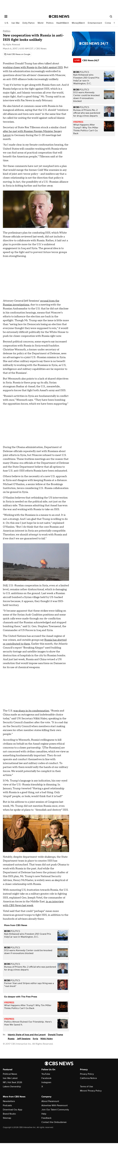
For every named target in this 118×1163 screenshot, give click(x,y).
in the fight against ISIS (49, 67)
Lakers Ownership (12, 1086)
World (40, 23)
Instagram (46, 1082)
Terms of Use (86, 1086)
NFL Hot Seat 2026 (12, 1082)
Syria (35, 1038)
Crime (108, 23)
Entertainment (95, 23)
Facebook (46, 1078)
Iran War (16, 23)
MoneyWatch (78, 23)
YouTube (45, 1074)
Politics (49, 23)
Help (43, 1114)
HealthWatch (62, 23)
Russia (11, 1038)
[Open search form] (111, 16)
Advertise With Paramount (54, 1105)
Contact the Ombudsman (54, 1122)
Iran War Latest (10, 1078)
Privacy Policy (87, 1074)
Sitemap (7, 1118)
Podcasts (7, 1105)
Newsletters (9, 1101)
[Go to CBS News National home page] (59, 16)
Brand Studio (9, 1114)
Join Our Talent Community (55, 1109)
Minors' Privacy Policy (91, 1091)
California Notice (88, 1078)
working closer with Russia (18, 67)
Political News (10, 1074)
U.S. (7, 23)
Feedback (46, 1118)
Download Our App (12, 1109)
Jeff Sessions (23, 1038)
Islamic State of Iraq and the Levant (27, 1034)
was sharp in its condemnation (31, 710)
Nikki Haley (46, 1038)
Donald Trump (55, 1034)
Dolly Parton (28, 23)
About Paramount (50, 1101)
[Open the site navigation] (23, 16)
